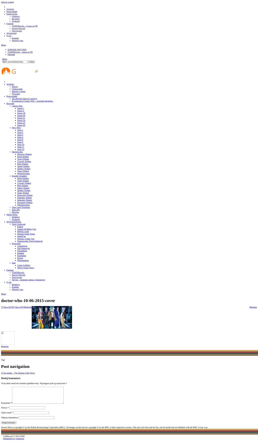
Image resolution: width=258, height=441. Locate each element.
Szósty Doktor (23, 166)
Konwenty (16, 243)
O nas (8, 36)
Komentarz (6, 403)
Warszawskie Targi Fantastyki (30, 241)
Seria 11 (20, 147)
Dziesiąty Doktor (24, 198)
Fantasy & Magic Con (26, 229)
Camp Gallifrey (23, 265)
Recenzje (16, 19)
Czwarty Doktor (24, 161)
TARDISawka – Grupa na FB (24, 26)
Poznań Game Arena (26, 234)
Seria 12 (20, 149)
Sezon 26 (21, 125)
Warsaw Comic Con (25, 239)
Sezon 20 (21, 115)
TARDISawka (18, 272)
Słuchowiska (17, 152)
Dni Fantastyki (23, 248)
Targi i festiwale (18, 224)
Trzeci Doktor (23, 159)
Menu (3, 45)
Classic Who (17, 106)
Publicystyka (11, 14)
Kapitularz (21, 256)
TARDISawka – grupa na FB (20, 52)
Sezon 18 (21, 113)
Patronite (11, 54)
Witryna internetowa (9, 417)
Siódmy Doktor (23, 169)
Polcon (20, 258)
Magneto (28, 307)
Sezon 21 (21, 118)
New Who (16, 128)
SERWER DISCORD (17, 50)
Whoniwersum (23, 173)
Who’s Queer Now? (25, 268)
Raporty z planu (18, 91)
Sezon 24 (21, 120)
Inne (14, 263)
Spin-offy (16, 210)
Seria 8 (20, 140)
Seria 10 (20, 144)
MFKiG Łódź (23, 231)
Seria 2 (20, 132)
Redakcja (16, 284)
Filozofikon (22, 251)
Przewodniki (11, 11)
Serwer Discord (18, 28)
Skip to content (7, 2)
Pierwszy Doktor (24, 154)
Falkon (20, 227)
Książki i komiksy (19, 176)
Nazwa (5, 408)
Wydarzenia (11, 33)
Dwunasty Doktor (25, 202)
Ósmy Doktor (23, 171)
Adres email (7, 412)
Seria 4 (20, 137)
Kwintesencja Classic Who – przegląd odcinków (32, 101)
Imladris (20, 253)
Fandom (9, 24)
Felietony (16, 16)
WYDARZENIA (13, 222)
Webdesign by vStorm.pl (13, 439)
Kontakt (15, 38)
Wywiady (16, 94)
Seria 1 (20, 130)
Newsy (15, 86)
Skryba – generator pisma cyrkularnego (28, 280)
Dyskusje (16, 21)
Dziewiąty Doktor (25, 195)
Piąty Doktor (22, 164)
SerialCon (21, 236)
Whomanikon (23, 260)
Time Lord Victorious (21, 207)
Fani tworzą (17, 31)
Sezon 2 (20, 111)
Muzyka (15, 212)
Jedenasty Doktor (24, 200)
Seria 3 (20, 135)
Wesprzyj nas (17, 40)
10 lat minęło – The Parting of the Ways (18, 373)
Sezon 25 (21, 123)
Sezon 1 (20, 108)
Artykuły (10, 9)
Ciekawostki (17, 89)
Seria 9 (20, 142)
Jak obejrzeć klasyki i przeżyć (24, 99)
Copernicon (22, 246)
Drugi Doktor (23, 156)
